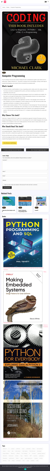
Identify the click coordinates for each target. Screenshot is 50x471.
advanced (5, 448)
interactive (5, 455)
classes (4, 451)
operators (35, 455)
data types (39, 451)
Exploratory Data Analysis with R (8, 211)
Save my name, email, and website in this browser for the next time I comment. (20, 184)
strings (13, 460)
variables (32, 460)
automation (28, 448)
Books (4, 72)
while (37, 460)
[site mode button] (45, 1)
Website (4, 180)
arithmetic (18, 448)
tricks (24, 460)
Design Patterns (6, 453)
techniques (18, 460)
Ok (25, 469)
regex (22, 458)
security (40, 458)
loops (21, 455)
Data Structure (32, 451)
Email (3, 175)
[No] (48, 467)
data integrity (25, 451)
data (12, 451)
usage (28, 460)
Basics (34, 448)
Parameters (5, 458)
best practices (39, 448)
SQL (9, 460)
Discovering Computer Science (9, 438)
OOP (31, 455)
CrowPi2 (36, 210)
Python (17, 458)
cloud (9, 451)
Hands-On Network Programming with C (22, 211)
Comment (4, 160)
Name (4, 171)
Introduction (11, 455)
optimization (41, 455)
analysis (12, 448)
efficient (18, 453)
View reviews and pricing (9, 143)
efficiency (13, 453)
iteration (17, 455)
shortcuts (4, 460)
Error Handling (24, 453)
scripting (36, 458)
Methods (26, 455)
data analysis (17, 451)
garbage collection (41, 453)
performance (11, 458)
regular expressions (28, 458)
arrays (23, 448)
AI (8, 448)
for (29, 453)
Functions (34, 453)
